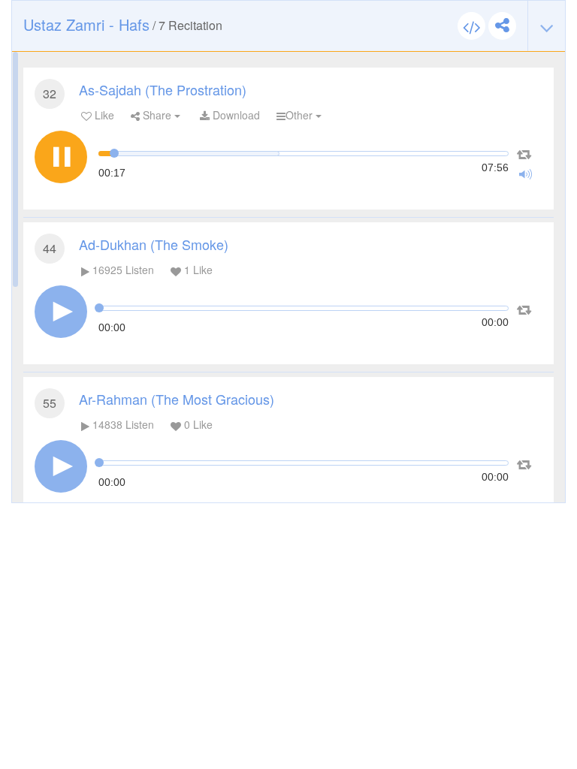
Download (235, 114)
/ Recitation (122, 24)
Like (103, 114)
